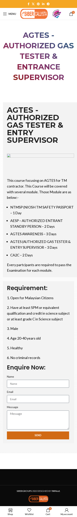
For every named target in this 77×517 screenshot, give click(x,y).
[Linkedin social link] (43, 4)
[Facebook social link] (28, 4)
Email (10, 391)
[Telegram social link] (48, 4)
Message (12, 407)
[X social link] (33, 4)
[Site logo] (34, 13)
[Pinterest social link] (38, 4)
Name (10, 376)
